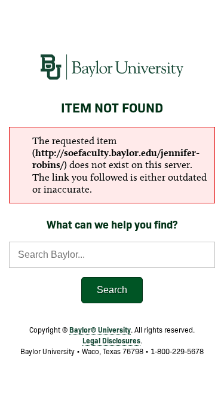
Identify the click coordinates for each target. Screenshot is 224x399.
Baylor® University (100, 329)
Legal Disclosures (111, 340)
